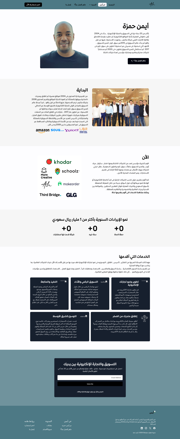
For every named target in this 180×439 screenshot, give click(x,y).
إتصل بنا (31, 429)
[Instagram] (146, 428)
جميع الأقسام (47, 429)
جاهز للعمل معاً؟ (66, 429)
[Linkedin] (142, 428)
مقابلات (49, 425)
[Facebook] (154, 428)
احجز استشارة (29, 425)
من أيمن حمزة (67, 425)
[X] (150, 428)
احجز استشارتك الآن (33, 5)
